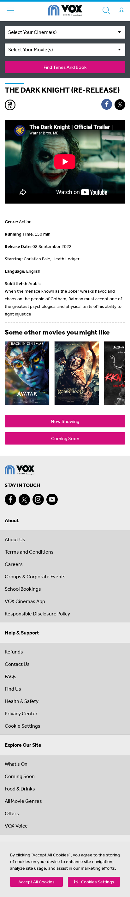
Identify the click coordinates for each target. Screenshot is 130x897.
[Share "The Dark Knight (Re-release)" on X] (120, 104)
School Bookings (23, 589)
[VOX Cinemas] (65, 11)
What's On (16, 764)
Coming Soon (65, 438)
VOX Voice (16, 825)
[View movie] (27, 373)
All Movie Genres (23, 801)
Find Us (13, 689)
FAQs (10, 676)
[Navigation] (10, 10)
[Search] (106, 10)
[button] (94, 882)
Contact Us (17, 664)
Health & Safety (21, 701)
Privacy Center (21, 713)
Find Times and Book (65, 67)
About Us (15, 539)
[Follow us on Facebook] (10, 499)
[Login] (121, 10)
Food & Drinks (20, 788)
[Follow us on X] (24, 499)
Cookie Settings (22, 726)
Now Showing (65, 421)
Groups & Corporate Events (35, 576)
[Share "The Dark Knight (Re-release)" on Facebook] (106, 104)
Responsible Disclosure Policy (37, 613)
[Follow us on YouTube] (52, 499)
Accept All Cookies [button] (36, 882)
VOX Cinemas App (25, 601)
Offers (12, 813)
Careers (14, 564)
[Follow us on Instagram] (38, 499)
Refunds (14, 651)
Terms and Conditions (29, 552)
